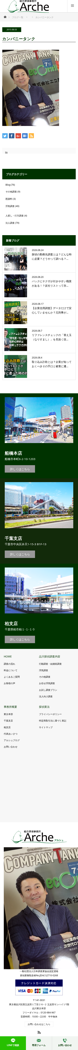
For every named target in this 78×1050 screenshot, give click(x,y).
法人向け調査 (46, 696)
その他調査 (11, 191)
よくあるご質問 (12, 676)
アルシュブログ (12, 740)
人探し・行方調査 (14, 215)
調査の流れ (9, 663)
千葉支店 (8, 720)
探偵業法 (44, 707)
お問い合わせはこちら (39, 1024)
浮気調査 (10, 206)
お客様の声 (9, 683)
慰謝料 (8, 198)
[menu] (72, 6)
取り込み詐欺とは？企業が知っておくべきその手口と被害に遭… (52, 364)
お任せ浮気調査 (47, 683)
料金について (10, 670)
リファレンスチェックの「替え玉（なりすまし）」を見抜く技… (52, 337)
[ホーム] (5, 15)
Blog (7, 184)
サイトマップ (46, 727)
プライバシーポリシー (50, 714)
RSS (38, 1032)
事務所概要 (10, 707)
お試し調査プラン (48, 690)
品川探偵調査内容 (49, 656)
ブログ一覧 (17, 17)
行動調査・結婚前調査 (50, 663)
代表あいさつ (10, 733)
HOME (8, 656)
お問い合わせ (10, 746)
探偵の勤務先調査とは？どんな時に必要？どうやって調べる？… (52, 256)
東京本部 (8, 714)
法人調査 (10, 222)
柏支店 (7, 727)
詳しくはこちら (20, 469)
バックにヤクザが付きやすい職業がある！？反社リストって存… (52, 283)
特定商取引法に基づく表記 (52, 720)
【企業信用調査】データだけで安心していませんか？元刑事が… (52, 310)
